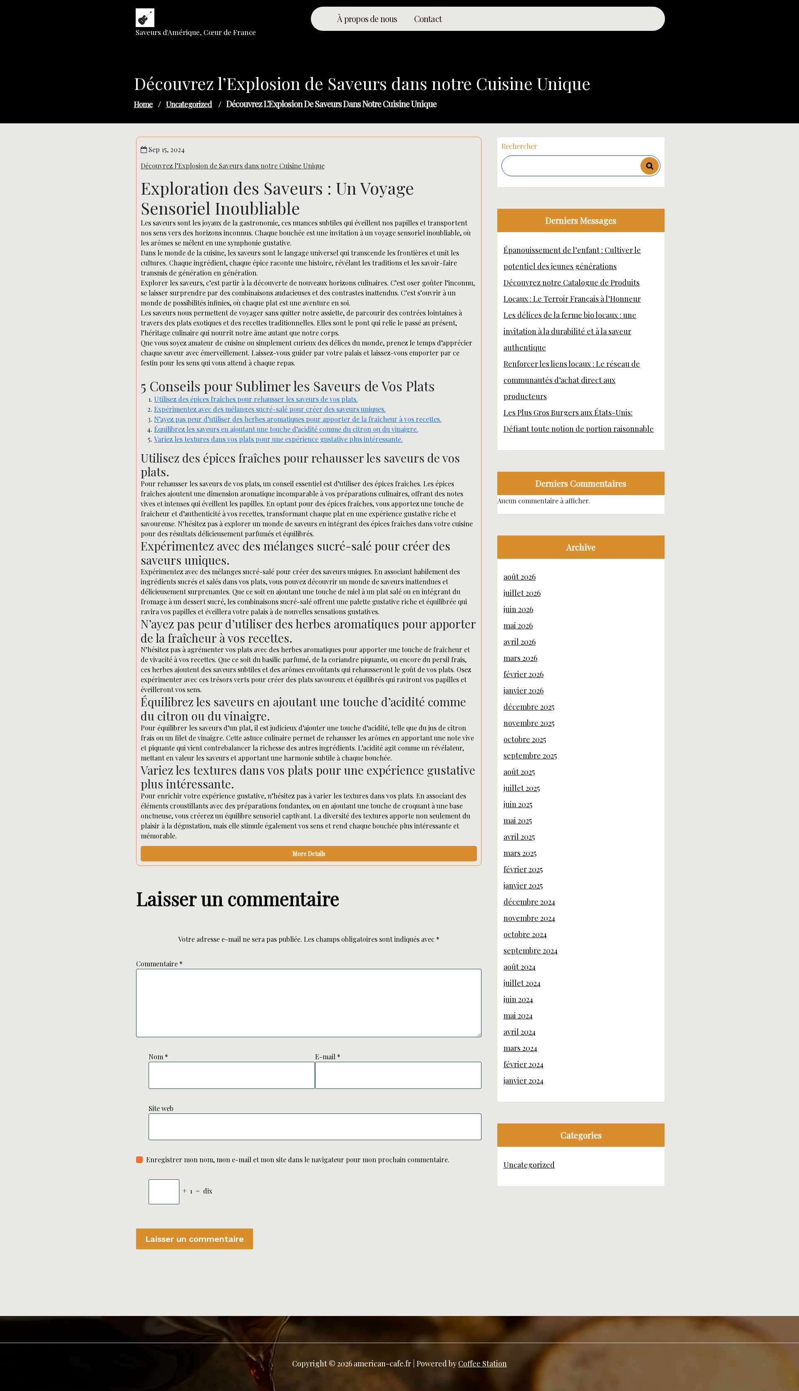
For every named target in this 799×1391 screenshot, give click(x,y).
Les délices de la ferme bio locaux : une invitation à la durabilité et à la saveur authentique (570, 331)
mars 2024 (520, 1048)
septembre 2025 (530, 756)
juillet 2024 (522, 983)
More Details (309, 854)
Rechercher (519, 146)
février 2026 (523, 674)
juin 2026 (518, 609)
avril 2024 (520, 1032)
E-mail (327, 1056)
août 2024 (520, 967)
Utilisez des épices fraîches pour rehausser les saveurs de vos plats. (256, 399)
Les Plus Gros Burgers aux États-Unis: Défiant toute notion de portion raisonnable (579, 421)
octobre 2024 (525, 934)
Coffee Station (482, 1363)
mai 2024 (518, 1016)
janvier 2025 (523, 886)
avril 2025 (519, 837)
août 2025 (519, 772)
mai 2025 (518, 821)
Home (143, 104)
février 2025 (523, 869)
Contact (428, 19)
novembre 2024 (529, 918)
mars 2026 (520, 658)
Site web (161, 1108)
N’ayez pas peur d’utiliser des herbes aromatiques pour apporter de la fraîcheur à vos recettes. (298, 419)
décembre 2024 (529, 902)
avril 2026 (520, 642)
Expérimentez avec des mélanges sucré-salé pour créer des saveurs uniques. (270, 409)
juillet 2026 (522, 593)
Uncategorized (189, 104)
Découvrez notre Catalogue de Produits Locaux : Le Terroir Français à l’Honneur (572, 291)
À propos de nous (367, 19)
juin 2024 (518, 999)
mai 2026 (518, 625)
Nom (158, 1056)
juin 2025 (518, 804)
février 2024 (523, 1064)
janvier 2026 (523, 690)
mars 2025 (520, 853)
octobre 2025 (525, 739)
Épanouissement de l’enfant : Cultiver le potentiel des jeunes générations (572, 258)
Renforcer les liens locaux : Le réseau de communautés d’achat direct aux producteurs (572, 380)
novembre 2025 (529, 723)
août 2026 (520, 577)
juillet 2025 (522, 788)
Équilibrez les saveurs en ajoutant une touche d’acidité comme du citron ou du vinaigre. (286, 429)
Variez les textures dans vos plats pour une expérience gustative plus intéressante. (278, 439)
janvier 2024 (523, 1081)
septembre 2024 (531, 951)
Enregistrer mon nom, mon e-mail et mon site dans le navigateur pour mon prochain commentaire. (297, 1159)
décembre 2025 (529, 707)
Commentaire (159, 963)
